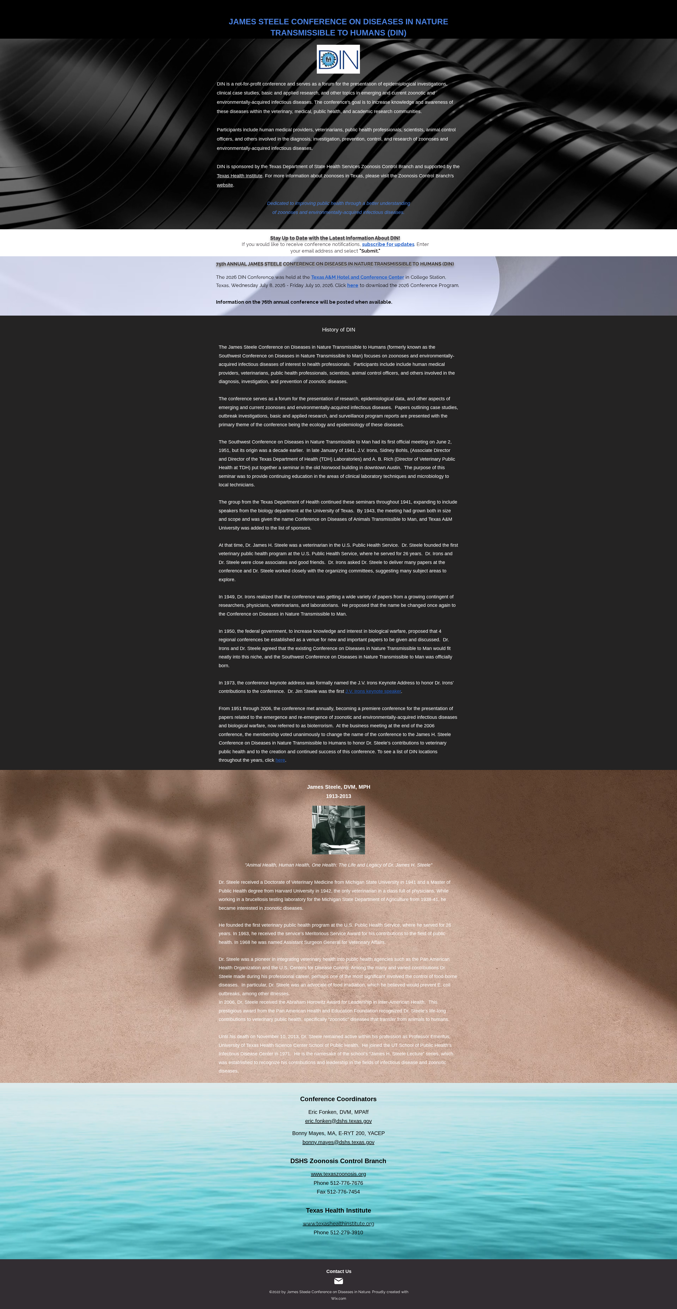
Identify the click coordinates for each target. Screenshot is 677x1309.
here (352, 285)
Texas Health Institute (239, 175)
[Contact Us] (338, 1281)
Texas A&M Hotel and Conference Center (357, 277)
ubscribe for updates (389, 244)
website (225, 185)
